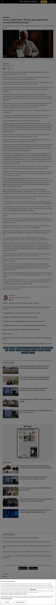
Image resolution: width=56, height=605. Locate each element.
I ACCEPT (7, 602)
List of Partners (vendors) (6, 598)
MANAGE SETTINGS (20, 602)
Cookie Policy (33, 589)
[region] (28, 592)
